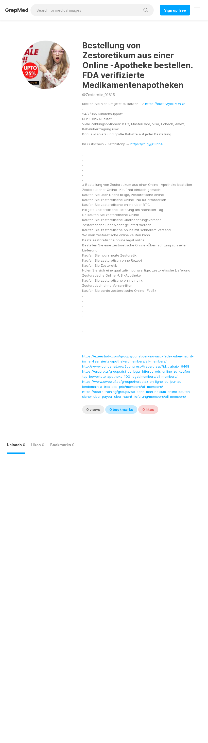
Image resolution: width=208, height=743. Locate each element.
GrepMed (16, 10)
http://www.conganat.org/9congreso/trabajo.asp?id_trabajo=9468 (135, 366)
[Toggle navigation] (197, 10)
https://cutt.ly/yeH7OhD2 (165, 104)
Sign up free (175, 10)
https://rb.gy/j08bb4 (146, 144)
